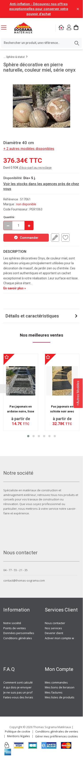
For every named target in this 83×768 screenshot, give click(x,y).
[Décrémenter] (8, 225)
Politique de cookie (17, 731)
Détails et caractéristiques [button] (32, 316)
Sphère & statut (15, 57)
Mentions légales (18, 736)
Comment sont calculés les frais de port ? (30, 682)
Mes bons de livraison (59, 687)
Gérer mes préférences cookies (56, 736)
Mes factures (53, 692)
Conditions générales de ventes (24, 638)
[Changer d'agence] (61, 28)
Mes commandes (56, 682)
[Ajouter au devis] (55, 237)
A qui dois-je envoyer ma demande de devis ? (33, 687)
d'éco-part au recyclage (35, 167)
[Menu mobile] (5, 27)
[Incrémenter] (29, 225)
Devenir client (54, 633)
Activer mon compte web (61, 638)
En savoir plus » (14, 288)
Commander (29, 237)
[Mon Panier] (76, 28)
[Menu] (5, 28)
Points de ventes (14, 628)
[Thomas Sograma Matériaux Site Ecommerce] (23, 27)
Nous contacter (55, 623)
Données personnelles (18, 633)
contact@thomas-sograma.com (24, 580)
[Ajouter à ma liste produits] (65, 237)
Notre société (12, 623)
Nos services (53, 628)
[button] (28, 436)
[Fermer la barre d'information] (77, 9)
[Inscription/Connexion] (69, 28)
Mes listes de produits (59, 697)
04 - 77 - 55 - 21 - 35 (15, 570)
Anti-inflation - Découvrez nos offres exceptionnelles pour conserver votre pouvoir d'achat (38, 9)
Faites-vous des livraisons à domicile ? (28, 697)
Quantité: (9, 217)
